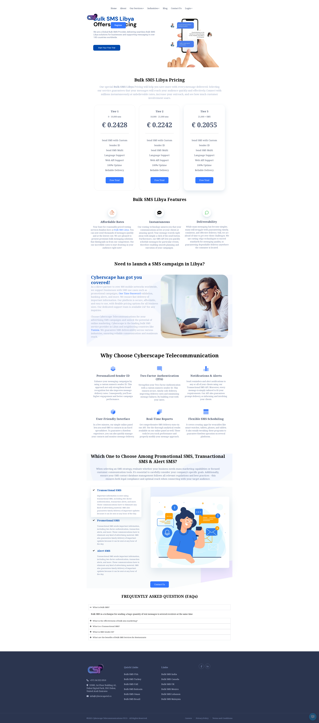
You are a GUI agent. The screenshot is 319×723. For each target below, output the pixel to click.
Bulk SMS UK (167, 684)
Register (118, 25)
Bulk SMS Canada (170, 679)
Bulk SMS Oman (132, 694)
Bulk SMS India (169, 674)
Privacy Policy (202, 718)
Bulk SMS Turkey (132, 679)
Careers (188, 718)
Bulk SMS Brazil (132, 699)
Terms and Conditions (222, 718)
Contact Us (159, 584)
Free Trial (115, 180)
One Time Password (130, 293)
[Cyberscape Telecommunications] (92, 16)
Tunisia (95, 329)
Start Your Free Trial (106, 48)
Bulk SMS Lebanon (170, 694)
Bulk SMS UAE (131, 684)
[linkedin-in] (207, 666)
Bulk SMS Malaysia (171, 699)
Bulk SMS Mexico (170, 689)
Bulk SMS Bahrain (133, 689)
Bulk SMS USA (131, 674)
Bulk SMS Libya (121, 229)
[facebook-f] (201, 666)
